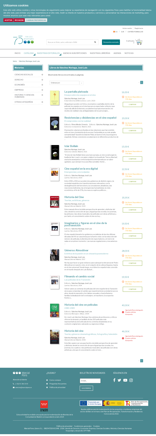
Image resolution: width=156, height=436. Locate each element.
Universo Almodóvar (76, 250)
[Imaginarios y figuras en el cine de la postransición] (54, 228)
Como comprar (55, 380)
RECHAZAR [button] (19, 20)
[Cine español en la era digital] (54, 174)
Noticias (129, 53)
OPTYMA (86, 431)
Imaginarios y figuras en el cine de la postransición (85, 224)
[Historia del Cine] (54, 202)
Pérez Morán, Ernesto (79, 124)
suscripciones (75, 53)
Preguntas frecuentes (57, 384)
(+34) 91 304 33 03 (21, 384)
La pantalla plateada (76, 91)
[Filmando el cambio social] (54, 282)
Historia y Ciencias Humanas (24, 96)
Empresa (19, 90)
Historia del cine (73, 330)
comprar (132, 104)
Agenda (117, 53)
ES (117, 32)
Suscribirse (86, 388)
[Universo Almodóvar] (54, 255)
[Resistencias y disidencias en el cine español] (54, 123)
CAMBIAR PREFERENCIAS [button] (36, 20)
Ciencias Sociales (24, 75)
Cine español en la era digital (81, 168)
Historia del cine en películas (81, 304)
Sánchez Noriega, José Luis (29, 61)
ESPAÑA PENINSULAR (135, 32)
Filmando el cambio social (79, 276)
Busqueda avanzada (111, 42)
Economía (20, 85)
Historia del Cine (74, 197)
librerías (100, 53)
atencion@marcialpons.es (23, 387)
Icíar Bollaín (71, 146)
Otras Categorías (24, 102)
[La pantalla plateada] (54, 98)
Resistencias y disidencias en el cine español (90, 117)
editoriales (48, 53)
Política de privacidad (57, 387)
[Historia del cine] (54, 337)
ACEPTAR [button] (8, 20)
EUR (122, 32)
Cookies (96, 426)
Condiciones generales (83, 426)
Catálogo (29, 53)
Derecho (19, 80)
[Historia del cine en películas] (54, 310)
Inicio (18, 53)
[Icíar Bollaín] (54, 152)
